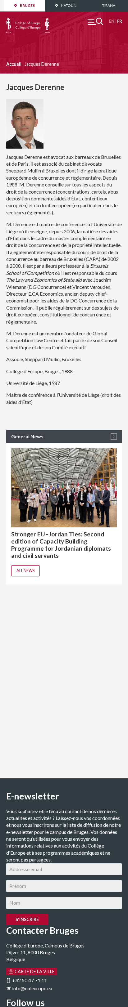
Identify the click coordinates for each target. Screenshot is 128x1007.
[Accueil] (28, 21)
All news (25, 570)
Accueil (13, 64)
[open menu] (95, 21)
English (111, 21)
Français (119, 21)
